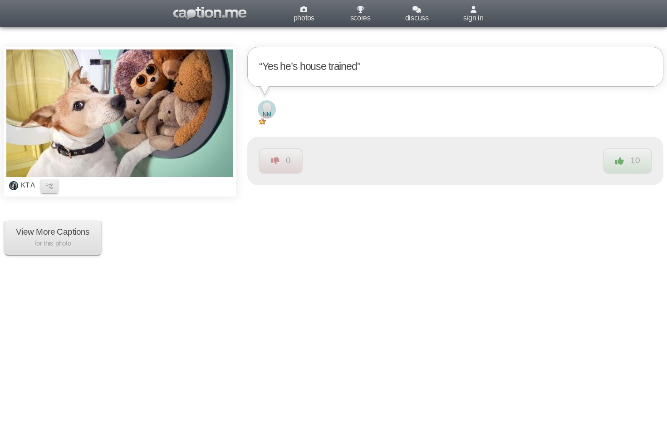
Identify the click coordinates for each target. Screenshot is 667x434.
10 (635, 160)
